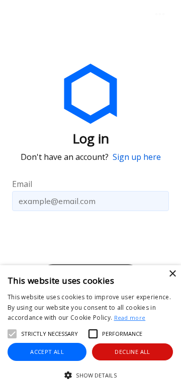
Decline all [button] (132, 351)
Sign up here (137, 156)
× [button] (172, 274)
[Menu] (160, 14)
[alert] (90, 328)
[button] (90, 375)
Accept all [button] (47, 351)
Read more (130, 317)
